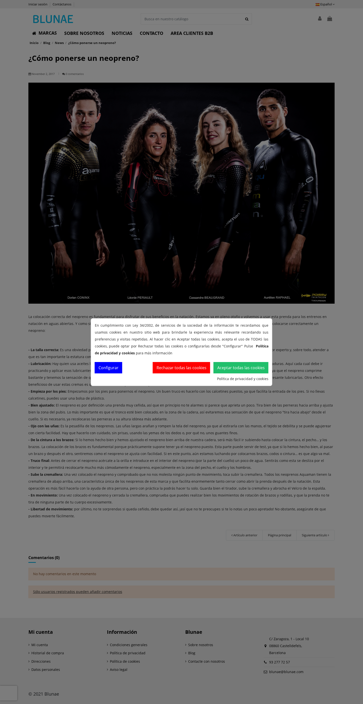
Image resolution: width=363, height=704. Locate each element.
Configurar (109, 367)
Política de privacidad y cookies (242, 378)
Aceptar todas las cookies (241, 367)
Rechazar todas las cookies (181, 367)
